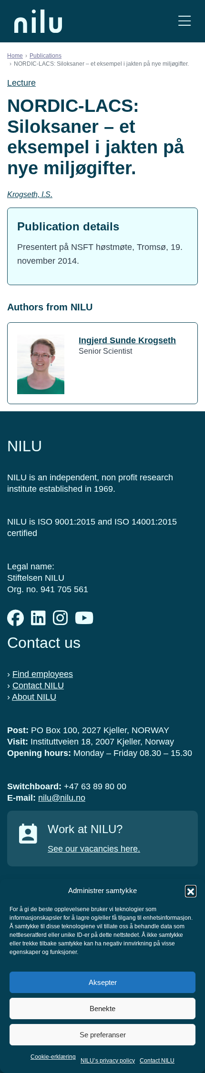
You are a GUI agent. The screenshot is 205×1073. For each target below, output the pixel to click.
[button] (190, 890)
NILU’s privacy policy (108, 1060)
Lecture (21, 83)
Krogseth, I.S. (29, 194)
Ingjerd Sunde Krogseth (127, 340)
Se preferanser (103, 1035)
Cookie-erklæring (53, 1056)
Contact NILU (157, 1060)
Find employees (42, 674)
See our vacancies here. (94, 849)
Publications (46, 55)
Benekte (102, 1008)
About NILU (34, 697)
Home (15, 55)
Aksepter (103, 982)
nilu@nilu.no (61, 798)
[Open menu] (184, 21)
